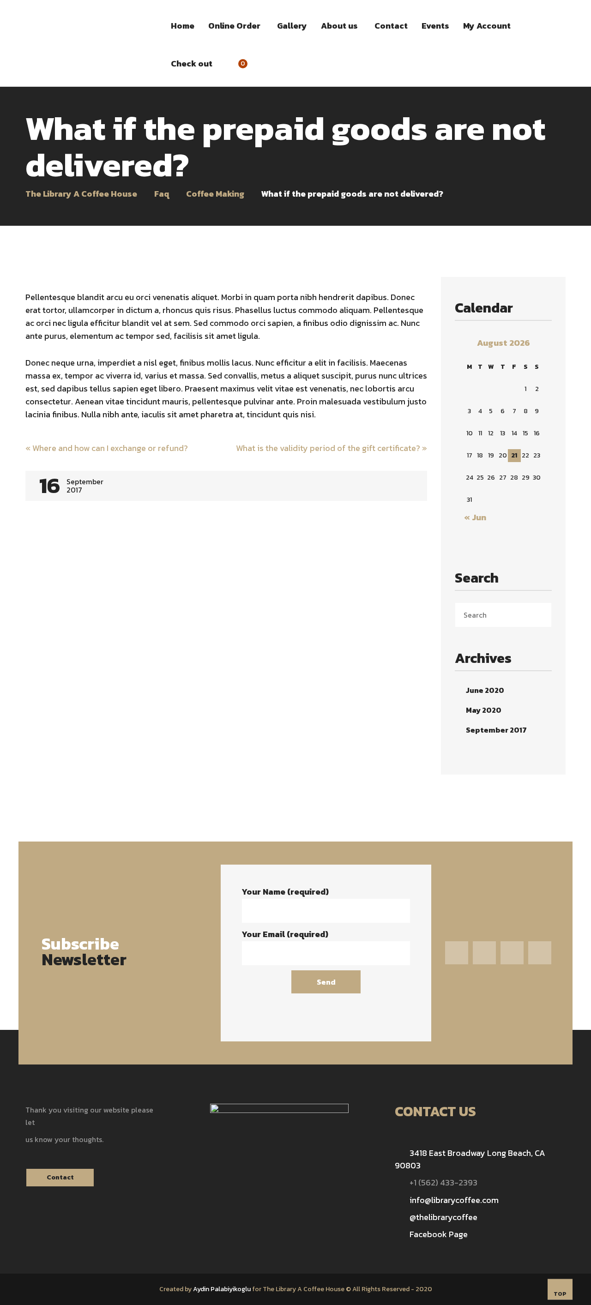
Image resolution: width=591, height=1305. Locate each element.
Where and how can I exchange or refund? (106, 448)
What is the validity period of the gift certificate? (331, 448)
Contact (60, 1177)
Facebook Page (439, 1234)
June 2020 (485, 690)
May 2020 (483, 710)
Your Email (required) (284, 934)
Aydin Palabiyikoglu (222, 1289)
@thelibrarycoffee (443, 1217)
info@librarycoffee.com (454, 1200)
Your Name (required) (285, 891)
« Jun (475, 517)
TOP (560, 1294)
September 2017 (496, 729)
